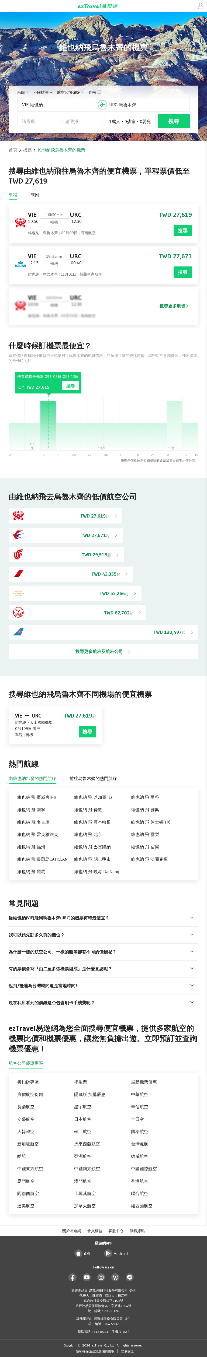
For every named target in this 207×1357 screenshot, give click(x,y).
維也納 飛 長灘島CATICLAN (42, 859)
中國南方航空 (87, 1168)
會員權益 (94, 1230)
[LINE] (130, 1277)
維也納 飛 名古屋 (33, 822)
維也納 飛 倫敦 (88, 809)
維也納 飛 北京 (88, 834)
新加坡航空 (28, 1144)
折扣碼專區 (28, 1082)
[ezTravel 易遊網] (103, 6)
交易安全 (127, 1351)
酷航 (21, 1156)
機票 (27, 150)
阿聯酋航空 (28, 1193)
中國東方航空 (30, 1168)
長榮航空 (25, 1106)
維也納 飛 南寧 (31, 809)
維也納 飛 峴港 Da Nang (96, 871)
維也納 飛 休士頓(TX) (150, 822)
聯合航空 (139, 1193)
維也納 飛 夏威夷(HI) (36, 797)
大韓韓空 (25, 1131)
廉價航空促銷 (30, 1094)
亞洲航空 (82, 1156)
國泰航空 (139, 1131)
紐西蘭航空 (142, 1205)
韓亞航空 (82, 1131)
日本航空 (82, 1119)
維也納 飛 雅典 (145, 809)
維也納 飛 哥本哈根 (92, 822)
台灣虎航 (139, 1144)
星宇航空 (82, 1106)
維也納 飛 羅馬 (31, 871)
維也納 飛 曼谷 (145, 797)
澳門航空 (82, 1181)
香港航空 (139, 1181)
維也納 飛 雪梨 (145, 834)
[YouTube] (87, 1277)
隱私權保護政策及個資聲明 (95, 1351)
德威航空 (139, 1156)
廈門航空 (25, 1181)
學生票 (80, 1082)
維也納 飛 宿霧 (145, 846)
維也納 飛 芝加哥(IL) (93, 797)
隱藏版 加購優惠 (89, 1094)
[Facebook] (72, 1277)
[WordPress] (115, 1277)
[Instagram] (101, 1277)
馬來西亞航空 (87, 1144)
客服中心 (115, 1230)
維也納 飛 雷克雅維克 (37, 834)
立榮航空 (25, 1119)
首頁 (13, 150)
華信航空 (139, 1106)
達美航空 (25, 1205)
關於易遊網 (71, 1230)
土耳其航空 (85, 1193)
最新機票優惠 (144, 1082)
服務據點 (137, 1230)
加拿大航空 (85, 1205)
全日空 (137, 1119)
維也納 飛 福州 (31, 846)
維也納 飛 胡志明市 (92, 859)
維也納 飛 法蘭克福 (149, 859)
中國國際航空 (144, 1168)
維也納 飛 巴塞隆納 (92, 846)
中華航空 (139, 1094)
